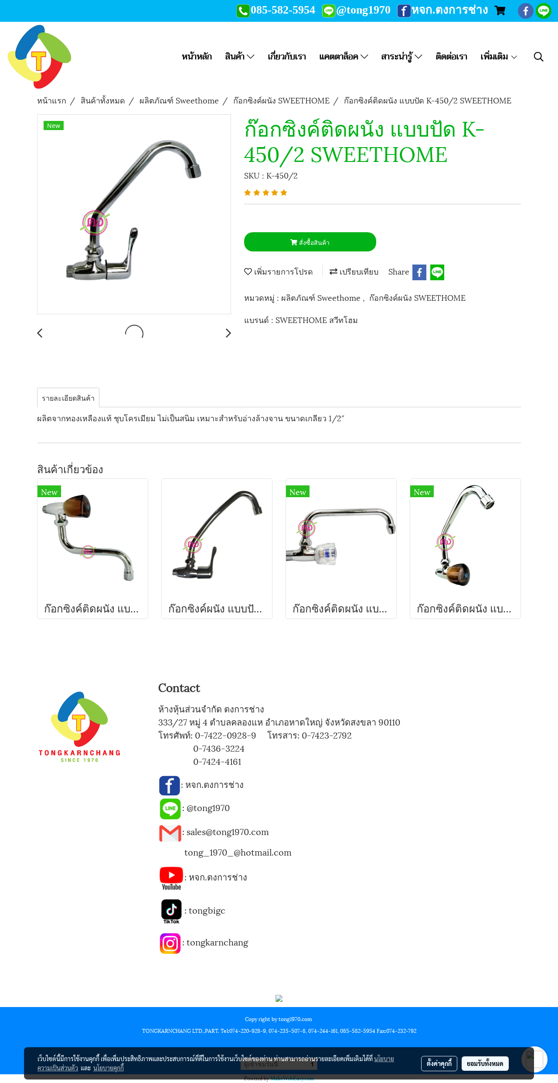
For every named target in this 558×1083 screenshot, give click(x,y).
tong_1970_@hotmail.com (238, 851)
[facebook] (169, 784)
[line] (170, 807)
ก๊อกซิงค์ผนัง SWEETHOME (417, 297)
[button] (538, 56)
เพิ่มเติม (495, 56)
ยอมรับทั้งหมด (485, 1063)
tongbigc (207, 909)
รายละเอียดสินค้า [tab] (68, 397)
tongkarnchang (217, 941)
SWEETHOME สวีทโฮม (317, 319)
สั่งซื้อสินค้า (313, 242)
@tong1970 (208, 807)
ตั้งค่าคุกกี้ (439, 1063)
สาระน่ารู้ (398, 56)
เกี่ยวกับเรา (287, 56)
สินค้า (236, 56)
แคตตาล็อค (340, 56)
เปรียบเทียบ (357, 271)
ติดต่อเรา (451, 56)
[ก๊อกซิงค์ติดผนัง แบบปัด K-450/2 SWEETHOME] (134, 215)
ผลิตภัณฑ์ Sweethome (322, 297)
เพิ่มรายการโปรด (282, 271)
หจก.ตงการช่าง (215, 784)
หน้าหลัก (197, 56)
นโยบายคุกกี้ (108, 1068)
